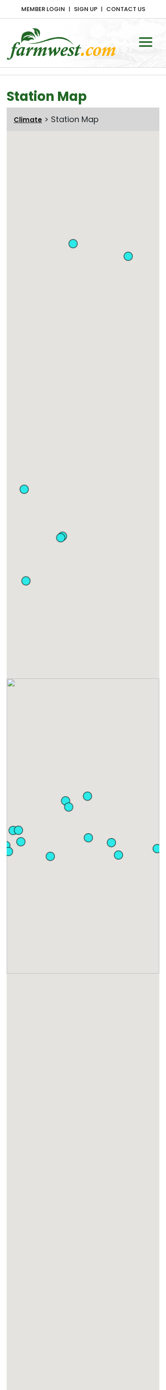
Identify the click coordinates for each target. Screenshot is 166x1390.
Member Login (43, 9)
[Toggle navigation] (145, 42)
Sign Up (85, 9)
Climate (28, 119)
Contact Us (125, 9)
